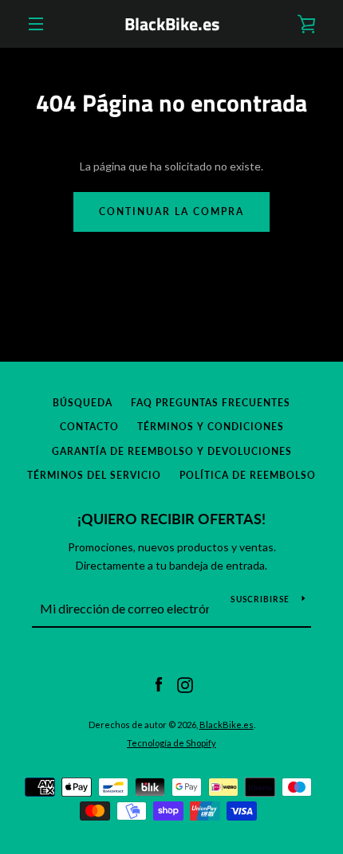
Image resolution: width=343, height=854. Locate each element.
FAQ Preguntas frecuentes (210, 403)
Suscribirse (260, 599)
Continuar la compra (171, 211)
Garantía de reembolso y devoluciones (172, 451)
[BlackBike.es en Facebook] (159, 684)
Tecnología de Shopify (171, 743)
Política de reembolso (247, 475)
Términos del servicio (94, 475)
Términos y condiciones (210, 427)
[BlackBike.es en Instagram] (185, 684)
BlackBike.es (171, 24)
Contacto (89, 427)
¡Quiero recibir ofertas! (171, 518)
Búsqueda (82, 403)
